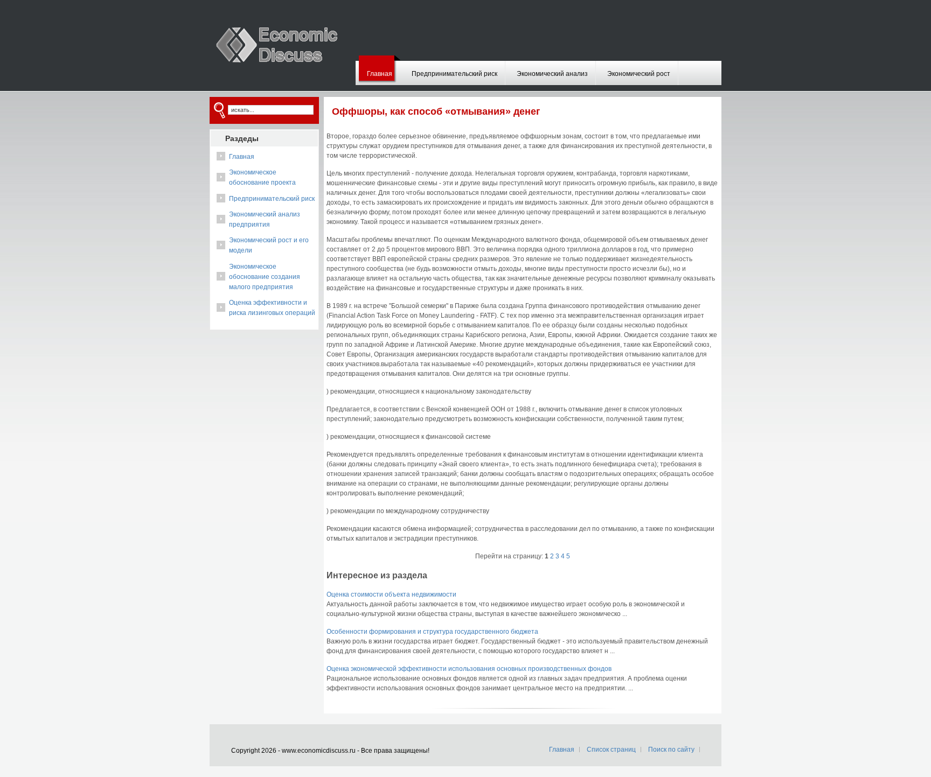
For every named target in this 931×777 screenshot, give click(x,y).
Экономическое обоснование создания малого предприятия (264, 277)
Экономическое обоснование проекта (262, 177)
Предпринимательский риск (454, 74)
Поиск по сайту (671, 749)
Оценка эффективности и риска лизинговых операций (272, 308)
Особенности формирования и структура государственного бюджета (432, 631)
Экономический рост (638, 74)
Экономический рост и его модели (269, 245)
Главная (379, 74)
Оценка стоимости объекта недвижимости (391, 594)
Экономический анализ (552, 74)
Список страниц (611, 749)
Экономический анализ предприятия (264, 219)
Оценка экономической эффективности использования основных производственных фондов (469, 669)
